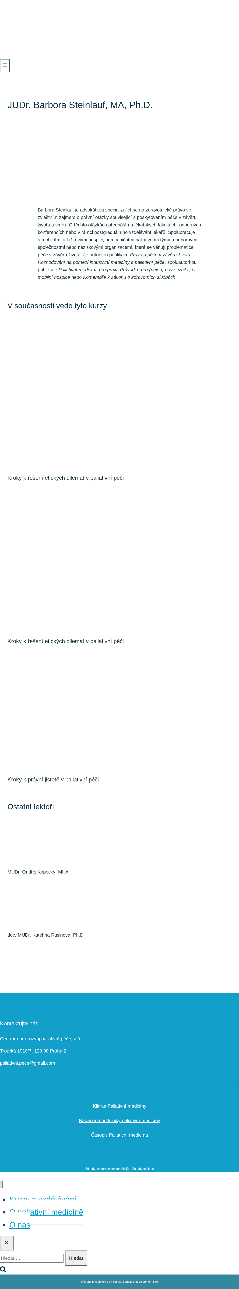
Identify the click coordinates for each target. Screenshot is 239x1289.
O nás (19, 1224)
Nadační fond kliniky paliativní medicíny (119, 1120)
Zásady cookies (143, 1169)
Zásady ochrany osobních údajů (107, 1169)
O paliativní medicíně (46, 1211)
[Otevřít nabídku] (5, 65)
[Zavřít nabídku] (1, 1184)
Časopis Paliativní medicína (119, 1135)
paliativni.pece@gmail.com (27, 1063)
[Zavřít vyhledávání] (7, 1243)
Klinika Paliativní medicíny (119, 1106)
